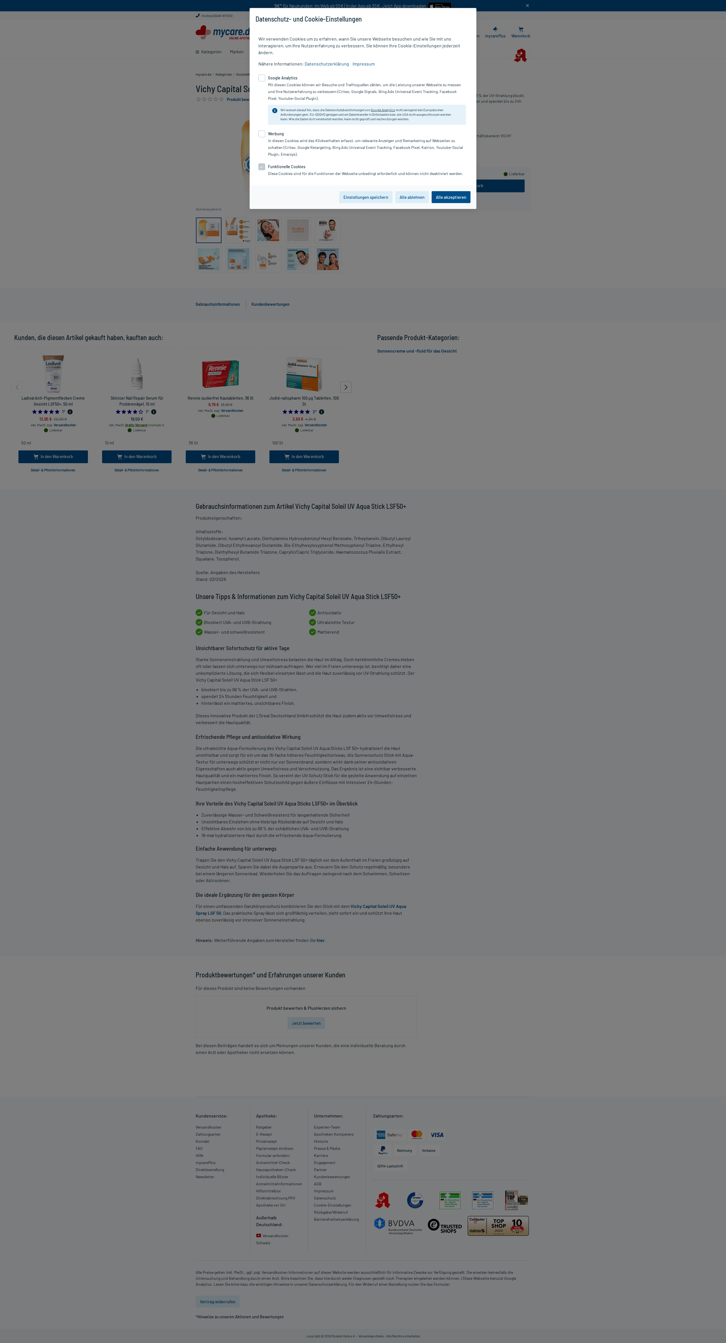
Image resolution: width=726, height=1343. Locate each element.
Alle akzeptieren (451, 197)
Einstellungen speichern (365, 197)
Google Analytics (383, 110)
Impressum (364, 63)
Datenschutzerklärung (327, 63)
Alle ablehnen (412, 197)
